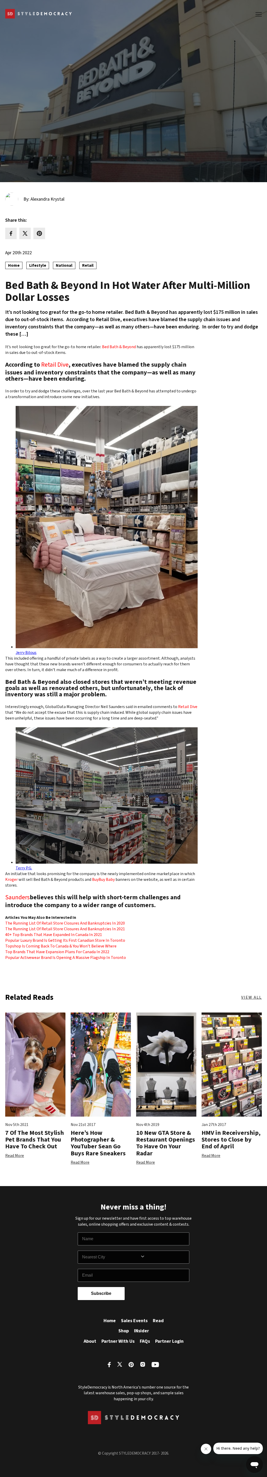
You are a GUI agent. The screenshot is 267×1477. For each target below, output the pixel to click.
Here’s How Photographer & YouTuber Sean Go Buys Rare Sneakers (98, 1143)
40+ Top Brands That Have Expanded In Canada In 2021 (53, 935)
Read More (14, 1155)
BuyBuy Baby (104, 879)
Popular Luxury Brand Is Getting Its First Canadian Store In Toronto (65, 940)
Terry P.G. (24, 868)
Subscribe (101, 1293)
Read (158, 1320)
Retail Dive (55, 365)
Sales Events (134, 1320)
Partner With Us (118, 1341)
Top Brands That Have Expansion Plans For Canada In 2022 (57, 952)
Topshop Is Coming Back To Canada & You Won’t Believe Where (61, 946)
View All (251, 997)
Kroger (11, 879)
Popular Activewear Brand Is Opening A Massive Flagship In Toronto (65, 957)
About (90, 1341)
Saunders (17, 898)
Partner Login (169, 1341)
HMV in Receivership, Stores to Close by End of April (231, 1139)
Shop (123, 1331)
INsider (141, 1331)
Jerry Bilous (26, 652)
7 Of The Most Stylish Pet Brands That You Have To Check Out (34, 1139)
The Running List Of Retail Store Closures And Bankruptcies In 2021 (65, 929)
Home (110, 1320)
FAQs (145, 1341)
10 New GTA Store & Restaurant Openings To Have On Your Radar (165, 1143)
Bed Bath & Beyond (119, 347)
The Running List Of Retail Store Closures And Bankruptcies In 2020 (65, 923)
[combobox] (111, 1257)
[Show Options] (163, 1257)
